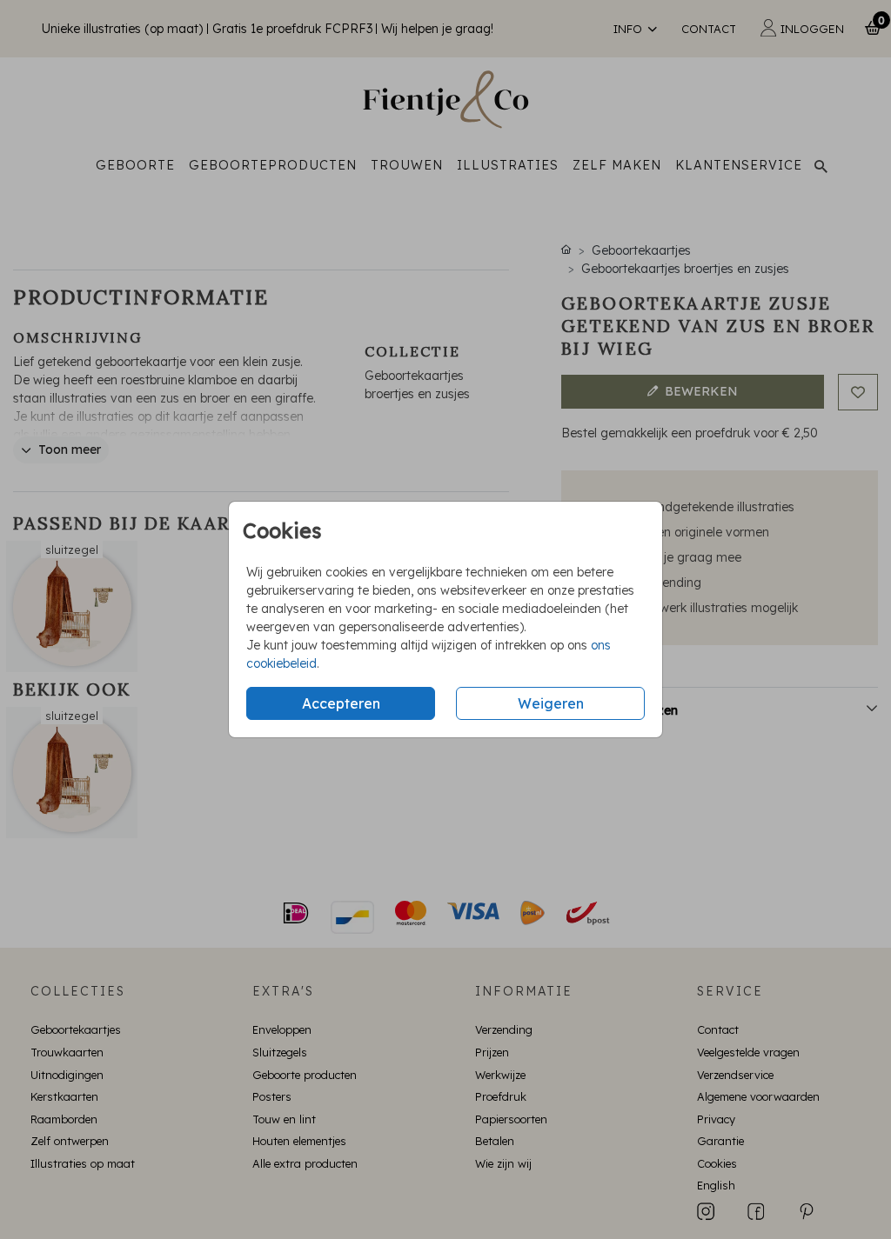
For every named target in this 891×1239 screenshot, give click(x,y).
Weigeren (551, 703)
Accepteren (341, 703)
